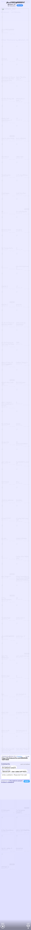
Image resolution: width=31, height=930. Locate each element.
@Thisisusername (6, 766)
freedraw (19, 756)
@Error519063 (6, 770)
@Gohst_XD (11, 4)
